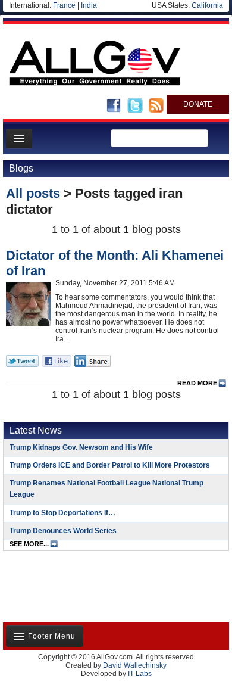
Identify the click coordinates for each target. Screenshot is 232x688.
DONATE (197, 104)
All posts (33, 193)
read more (197, 383)
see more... (29, 543)
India (89, 5)
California (207, 5)
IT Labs (140, 674)
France (64, 5)
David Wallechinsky (135, 665)
